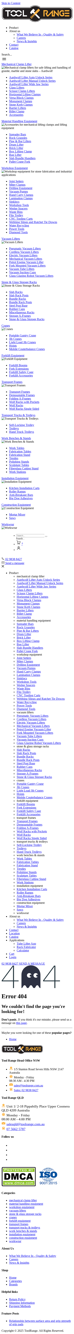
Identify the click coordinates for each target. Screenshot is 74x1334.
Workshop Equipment (15, 168)
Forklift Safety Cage (21, 372)
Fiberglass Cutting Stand (24, 468)
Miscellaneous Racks (21, 312)
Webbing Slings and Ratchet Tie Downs (33, 222)
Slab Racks (16, 292)
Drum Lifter (16, 144)
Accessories (16, 114)
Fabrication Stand (19, 454)
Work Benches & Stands (16, 438)
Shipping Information (22, 1302)
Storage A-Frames (20, 315)
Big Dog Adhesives (21, 498)
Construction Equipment (16, 504)
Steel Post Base (18, 305)
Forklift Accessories (21, 375)
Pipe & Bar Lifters (20, 141)
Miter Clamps (17, 184)
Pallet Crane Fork (19, 161)
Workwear (8, 524)
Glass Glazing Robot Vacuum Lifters (31, 275)
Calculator (23, 950)
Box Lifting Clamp (20, 151)
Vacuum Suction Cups (22, 272)
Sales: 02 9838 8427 (26, 1090)
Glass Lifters (16, 87)
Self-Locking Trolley (21, 425)
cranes (13, 1217)
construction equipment (23, 1237)
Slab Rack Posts (18, 295)
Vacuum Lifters (11, 238)
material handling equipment (26, 1203)
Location (14, 933)
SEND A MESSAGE (32, 963)
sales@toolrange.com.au (28, 1085)
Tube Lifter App (26, 943)
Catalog (13, 48)
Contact (13, 44)
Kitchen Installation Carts (24, 488)
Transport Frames (12, 382)
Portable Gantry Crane (22, 335)
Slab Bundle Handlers (22, 158)
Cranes (6, 325)
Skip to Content (11, 3)
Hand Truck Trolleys (21, 431)
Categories (15, 1281)
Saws (12, 518)
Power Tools (16, 228)
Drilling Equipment (20, 188)
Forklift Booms (18, 365)
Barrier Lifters (17, 108)
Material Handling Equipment (19, 121)
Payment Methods (20, 1306)
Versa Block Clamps (21, 97)
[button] (7, 54)
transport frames (18, 1224)
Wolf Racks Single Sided (24, 408)
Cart (11, 953)
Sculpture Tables (19, 465)
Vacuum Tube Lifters (21, 269)
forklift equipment (20, 1220)
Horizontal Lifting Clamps (25, 94)
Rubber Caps (17, 309)
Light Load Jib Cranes (22, 342)
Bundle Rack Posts (20, 302)
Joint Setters (16, 181)
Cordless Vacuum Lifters (24, 252)
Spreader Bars (17, 134)
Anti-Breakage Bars (21, 494)
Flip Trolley (16, 215)
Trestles (13, 458)
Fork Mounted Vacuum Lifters (27, 265)
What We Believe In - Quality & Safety (40, 34)
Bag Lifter (15, 154)
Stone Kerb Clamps (21, 104)
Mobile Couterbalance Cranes (27, 349)
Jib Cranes (15, 338)
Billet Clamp (16, 111)
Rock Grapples (18, 137)
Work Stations (17, 471)
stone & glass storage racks (25, 1214)
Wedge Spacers (18, 208)
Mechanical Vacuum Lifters (25, 258)
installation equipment (22, 1234)
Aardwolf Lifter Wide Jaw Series (29, 84)
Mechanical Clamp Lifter (16, 64)
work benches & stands (23, 1231)
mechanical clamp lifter (23, 1200)
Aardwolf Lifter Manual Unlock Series (32, 80)
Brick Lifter (16, 148)
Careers (21, 37)
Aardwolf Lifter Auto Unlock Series (30, 77)
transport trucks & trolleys (24, 1227)
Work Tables (16, 448)
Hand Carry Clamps (21, 194)
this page (21, 1023)
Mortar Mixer (17, 514)
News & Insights (27, 41)
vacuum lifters (17, 1210)
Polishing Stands (19, 461)
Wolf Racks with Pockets (24, 402)
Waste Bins (16, 211)
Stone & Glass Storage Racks (19, 282)
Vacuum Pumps (18, 191)
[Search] (46, 536)
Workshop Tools (19, 205)
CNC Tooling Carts (21, 218)
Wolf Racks (16, 405)
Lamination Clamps (21, 198)
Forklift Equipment (13, 355)
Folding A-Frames (20, 398)
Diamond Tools (18, 232)
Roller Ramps (17, 491)
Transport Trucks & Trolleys (18, 415)
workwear (15, 1241)
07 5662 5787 (15, 1129)
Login (12, 957)
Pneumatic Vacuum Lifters (25, 248)
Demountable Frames (22, 395)
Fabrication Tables (20, 451)
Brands (13, 1284)
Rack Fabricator (26, 947)
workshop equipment (21, 1207)
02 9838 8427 (10, 963)
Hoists (13, 345)
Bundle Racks (17, 298)
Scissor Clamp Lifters (22, 91)
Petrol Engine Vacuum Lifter (26, 262)
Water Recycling (19, 225)
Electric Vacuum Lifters (23, 255)
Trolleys (14, 428)
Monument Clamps (20, 101)
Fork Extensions (19, 368)
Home (13, 1039)
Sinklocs (14, 201)
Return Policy (17, 1299)
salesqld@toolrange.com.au (25, 1124)
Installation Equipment (15, 478)
